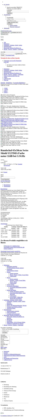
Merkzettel (6, 28)
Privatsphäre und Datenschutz (11, 358)
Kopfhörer (9, 321)
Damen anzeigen (14, 273)
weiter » (6, 91)
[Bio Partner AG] (5, 338)
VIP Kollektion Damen (12, 270)
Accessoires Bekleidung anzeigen (18, 287)
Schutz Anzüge (10, 284)
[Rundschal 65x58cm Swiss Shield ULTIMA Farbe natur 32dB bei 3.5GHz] (14, 123)
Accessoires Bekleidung (13, 286)
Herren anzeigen (14, 279)
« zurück (6, 89)
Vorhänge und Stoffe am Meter (14, 307)
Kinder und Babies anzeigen (17, 291)
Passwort (9, 20)
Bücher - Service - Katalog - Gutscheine (13, 49)
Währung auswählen (12, 8)
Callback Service (8, 359)
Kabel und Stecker (11, 312)
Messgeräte (9, 319)
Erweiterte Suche (10, 55)
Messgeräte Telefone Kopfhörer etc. (12, 48)
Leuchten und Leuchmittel (13, 314)
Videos (5, 76)
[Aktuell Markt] (5, 336)
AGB (5, 357)
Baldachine (9, 304)
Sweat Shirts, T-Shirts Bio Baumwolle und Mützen (16, 298)
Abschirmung (7, 186)
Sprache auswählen (12, 7)
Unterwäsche (13, 276)
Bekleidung (6, 43)
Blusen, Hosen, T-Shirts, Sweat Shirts (19, 275)
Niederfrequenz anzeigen (13, 311)
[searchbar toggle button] (4, 34)
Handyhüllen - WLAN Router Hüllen (16, 322)
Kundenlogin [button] (7, 14)
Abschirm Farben (11, 308)
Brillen (11, 288)
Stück (2, 176)
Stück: (2, 174)
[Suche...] (19, 54)
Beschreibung (7, 184)
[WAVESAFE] (6, 31)
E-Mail (8, 19)
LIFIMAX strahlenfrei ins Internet (15, 323)
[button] (6, 4)
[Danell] (5, 341)
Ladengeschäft (11, 76)
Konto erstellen (13, 25)
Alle (5, 42)
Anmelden (4, 332)
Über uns (17, 76)
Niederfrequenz (7, 46)
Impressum (6, 351)
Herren (8, 277)
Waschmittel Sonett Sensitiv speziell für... (11, 251)
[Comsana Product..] (5, 340)
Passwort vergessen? (15, 27)
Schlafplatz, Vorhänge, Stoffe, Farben (13, 45)
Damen (8, 272)
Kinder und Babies (11, 290)
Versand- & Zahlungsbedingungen (12, 354)
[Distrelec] (5, 343)
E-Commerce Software (6, 415)
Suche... (25, 53)
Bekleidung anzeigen (12, 266)
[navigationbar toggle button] (5, 32)
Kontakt (6, 352)
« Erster (6, 88)
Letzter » (6, 92)
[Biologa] (5, 339)
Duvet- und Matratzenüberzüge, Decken (16, 305)
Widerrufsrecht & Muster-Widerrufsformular (14, 355)
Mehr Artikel (4, 347)
